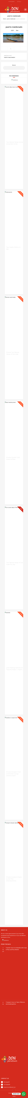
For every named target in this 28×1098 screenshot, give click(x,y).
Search (23, 68)
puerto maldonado (11, 19)
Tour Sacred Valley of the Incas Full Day (14, 563)
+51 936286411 (7, 1084)
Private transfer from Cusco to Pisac (13, 458)
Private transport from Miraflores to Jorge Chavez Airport (13, 773)
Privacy (14, 1096)
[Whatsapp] (23, 1093)
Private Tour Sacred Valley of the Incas (12, 353)
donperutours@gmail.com (9, 1087)
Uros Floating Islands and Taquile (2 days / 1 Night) (14, 668)
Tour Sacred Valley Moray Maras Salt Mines (14, 143)
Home (4, 19)
